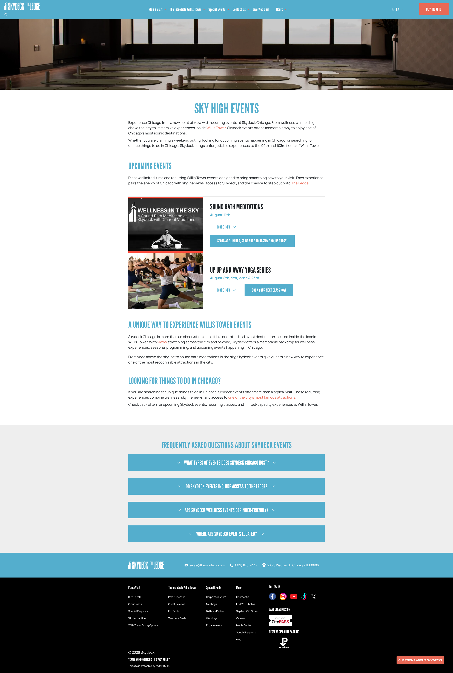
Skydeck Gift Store (246, 611)
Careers (240, 618)
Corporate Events (216, 597)
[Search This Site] (412, 9)
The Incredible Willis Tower (185, 9)
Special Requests (138, 611)
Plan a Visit (156, 9)
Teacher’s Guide (177, 618)
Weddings (211, 618)
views (162, 342)
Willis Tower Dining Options (143, 625)
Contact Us (239, 9)
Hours (279, 9)
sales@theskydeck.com (207, 565)
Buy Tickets (433, 9)
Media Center (244, 625)
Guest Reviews (176, 604)
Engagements (214, 625)
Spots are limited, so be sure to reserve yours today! (252, 240)
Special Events (217, 9)
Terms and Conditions (140, 659)
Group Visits (135, 604)
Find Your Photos (245, 604)
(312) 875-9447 (246, 565)
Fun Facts (173, 611)
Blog (238, 639)
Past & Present (176, 597)
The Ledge (300, 183)
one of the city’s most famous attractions (261, 397)
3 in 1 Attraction (137, 618)
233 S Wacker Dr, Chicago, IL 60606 (293, 565)
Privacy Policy (162, 659)
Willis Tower (216, 127)
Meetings (211, 604)
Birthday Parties (215, 611)
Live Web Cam (261, 9)
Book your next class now (269, 290)
